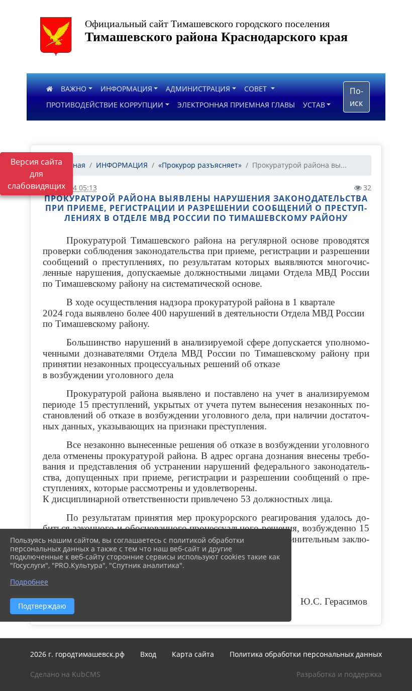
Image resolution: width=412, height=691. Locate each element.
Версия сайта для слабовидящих (36, 173)
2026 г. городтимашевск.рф (77, 654)
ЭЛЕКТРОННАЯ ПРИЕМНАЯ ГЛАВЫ (236, 104)
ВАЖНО (73, 88)
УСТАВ (314, 104)
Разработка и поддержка (339, 674)
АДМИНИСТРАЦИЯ (198, 88)
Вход (148, 654)
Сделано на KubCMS (65, 674)
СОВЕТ (256, 88)
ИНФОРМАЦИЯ (126, 88)
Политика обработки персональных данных (306, 654)
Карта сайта (193, 654)
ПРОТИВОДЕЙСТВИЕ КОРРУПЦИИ (104, 104)
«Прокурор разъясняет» (200, 165)
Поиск (356, 96)
